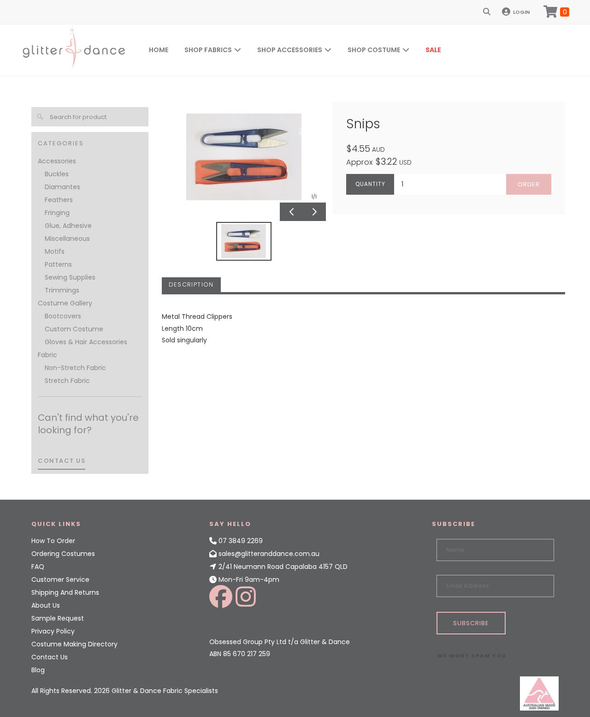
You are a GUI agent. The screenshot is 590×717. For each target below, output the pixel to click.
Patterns (58, 264)
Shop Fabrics (208, 49)
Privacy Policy (53, 631)
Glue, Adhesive (68, 225)
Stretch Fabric (67, 380)
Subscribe (471, 623)
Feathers (59, 199)
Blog (38, 670)
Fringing (57, 212)
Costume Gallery (65, 303)
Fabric (47, 354)
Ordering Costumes (63, 553)
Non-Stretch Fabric (75, 367)
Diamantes (62, 186)
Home (158, 49)
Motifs (55, 251)
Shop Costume (374, 49)
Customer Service (60, 579)
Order (529, 184)
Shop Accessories (289, 49)
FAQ (37, 566)
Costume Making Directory (74, 644)
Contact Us (49, 657)
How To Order (53, 540)
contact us (61, 460)
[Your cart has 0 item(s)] (556, 12)
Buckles (57, 174)
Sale (433, 49)
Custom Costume (74, 329)
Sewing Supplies (70, 277)
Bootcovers (63, 316)
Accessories (57, 161)
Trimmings (62, 290)
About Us (45, 605)
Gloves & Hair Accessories (86, 342)
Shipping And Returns (65, 592)
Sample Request (57, 618)
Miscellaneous (67, 238)
